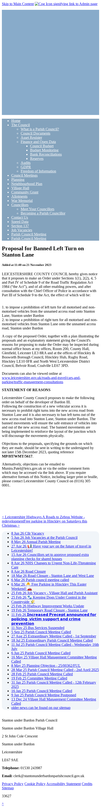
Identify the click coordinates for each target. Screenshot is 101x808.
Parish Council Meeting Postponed (43, 695)
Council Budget (42, 146)
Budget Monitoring (44, 150)
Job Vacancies (21, 230)
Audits (26, 163)
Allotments (19, 196)
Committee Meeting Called (39, 678)
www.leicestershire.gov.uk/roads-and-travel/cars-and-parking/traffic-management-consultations (41, 380)
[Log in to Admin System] (66, 4)
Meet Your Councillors (37, 209)
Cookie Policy (35, 784)
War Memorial (22, 201)
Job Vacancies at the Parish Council (44, 538)
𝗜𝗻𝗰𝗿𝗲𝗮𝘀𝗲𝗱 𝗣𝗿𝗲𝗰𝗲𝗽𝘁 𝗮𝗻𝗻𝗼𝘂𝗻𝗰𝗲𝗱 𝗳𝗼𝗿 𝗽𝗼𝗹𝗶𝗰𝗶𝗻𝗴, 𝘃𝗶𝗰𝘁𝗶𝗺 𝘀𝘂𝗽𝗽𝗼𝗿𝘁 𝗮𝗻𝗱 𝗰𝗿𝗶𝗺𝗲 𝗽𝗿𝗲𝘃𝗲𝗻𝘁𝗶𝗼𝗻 (53, 619)
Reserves (36, 159)
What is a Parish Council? (40, 129)
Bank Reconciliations (46, 154)
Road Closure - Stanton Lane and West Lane (52, 576)
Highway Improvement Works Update (47, 606)
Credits (87, 784)
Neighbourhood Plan (26, 184)
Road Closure (28, 571)
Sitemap (8, 788)
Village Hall (20, 188)
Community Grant (24, 192)
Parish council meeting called (40, 580)
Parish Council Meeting (28, 234)
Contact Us (19, 217)
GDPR (26, 167)
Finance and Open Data (38, 142)
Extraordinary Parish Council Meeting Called (52, 640)
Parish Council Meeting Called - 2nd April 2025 (55, 670)
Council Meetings (24, 175)
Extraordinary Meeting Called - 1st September (53, 636)
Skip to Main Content (18, 4)
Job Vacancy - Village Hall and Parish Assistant (54, 593)
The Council (20, 125)
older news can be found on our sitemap (40, 708)
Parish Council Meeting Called (41, 632)
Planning (17, 180)
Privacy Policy (12, 784)
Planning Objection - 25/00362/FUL (46, 666)
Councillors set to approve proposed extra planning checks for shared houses (50, 557)
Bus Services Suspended (37, 628)
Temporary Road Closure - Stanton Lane (49, 610)
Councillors (19, 205)
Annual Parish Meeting (36, 542)
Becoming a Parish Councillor (43, 213)
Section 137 (20, 226)
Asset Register (31, 137)
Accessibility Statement (63, 784)
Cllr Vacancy (27, 533)
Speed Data (19, 222)
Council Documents (35, 133)
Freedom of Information (38, 171)
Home (15, 121)
